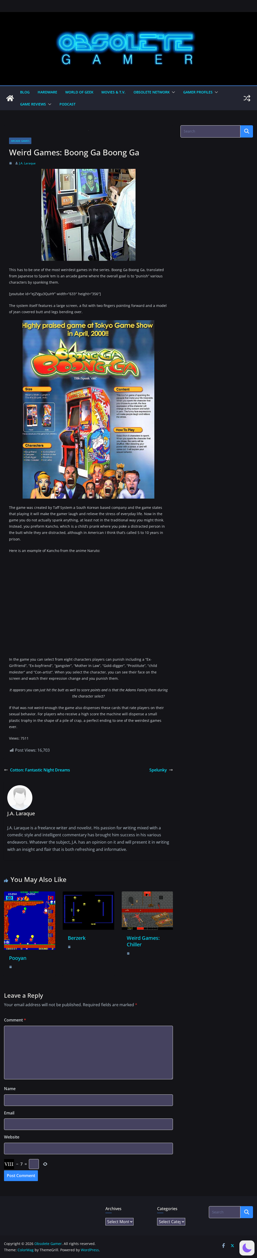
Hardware (47, 92)
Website (11, 1137)
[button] (172, 92)
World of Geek (79, 92)
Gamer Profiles (198, 92)
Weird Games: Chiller (143, 941)
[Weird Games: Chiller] (147, 895)
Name (10, 1088)
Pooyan (17, 958)
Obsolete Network (152, 92)
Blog (25, 92)
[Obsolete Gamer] (10, 98)
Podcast (67, 104)
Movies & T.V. (113, 92)
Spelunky (158, 770)
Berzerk (77, 938)
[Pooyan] (29, 895)
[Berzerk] (88, 895)
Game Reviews (33, 104)
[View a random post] (247, 98)
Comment (15, 1020)
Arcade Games (20, 141)
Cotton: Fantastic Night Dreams (40, 770)
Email (9, 1113)
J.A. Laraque (27, 163)
